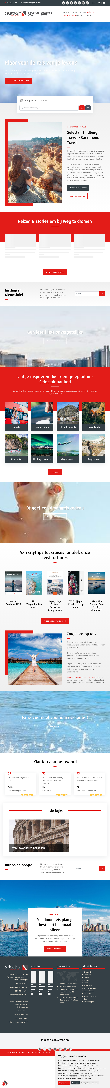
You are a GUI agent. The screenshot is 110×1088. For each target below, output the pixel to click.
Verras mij (88, 993)
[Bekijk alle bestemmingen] (88, 107)
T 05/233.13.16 (22, 1011)
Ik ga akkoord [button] (64, 1083)
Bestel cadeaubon (78, 188)
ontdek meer (72, 984)
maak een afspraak (55, 948)
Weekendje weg (90, 996)
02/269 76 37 (11, 3)
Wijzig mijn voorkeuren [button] (89, 1083)
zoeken (94, 3)
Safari (86, 983)
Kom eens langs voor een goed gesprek (83, 677)
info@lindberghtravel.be (30, 3)
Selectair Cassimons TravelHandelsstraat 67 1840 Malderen (18, 1004)
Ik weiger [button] (75, 1083)
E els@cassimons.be (20, 1014)
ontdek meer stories (55, 272)
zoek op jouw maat (55, 341)
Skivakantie (88, 985)
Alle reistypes (89, 1002)
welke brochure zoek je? (55, 621)
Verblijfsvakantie (90, 988)
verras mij (55, 472)
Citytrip (86, 977)
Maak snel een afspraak (18, 81)
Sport (86, 999)
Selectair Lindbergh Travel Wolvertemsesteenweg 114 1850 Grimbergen (17, 977)
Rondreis (87, 975)
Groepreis (88, 972)
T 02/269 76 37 (22, 983)
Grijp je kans (55, 726)
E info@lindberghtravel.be (18, 987)
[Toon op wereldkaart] (82, 107)
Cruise (86, 980)
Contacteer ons (77, 196)
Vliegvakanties (89, 991)
